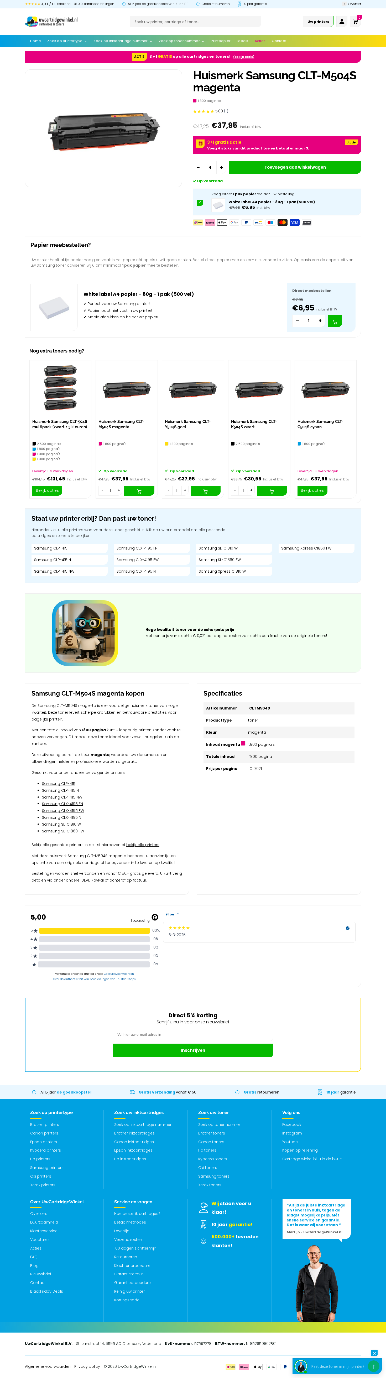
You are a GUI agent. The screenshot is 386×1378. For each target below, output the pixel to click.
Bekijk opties (47, 490)
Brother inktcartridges (134, 1133)
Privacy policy (87, 1366)
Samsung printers (47, 1167)
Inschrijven (193, 1050)
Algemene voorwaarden (48, 1366)
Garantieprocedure (132, 1282)
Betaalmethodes (130, 1222)
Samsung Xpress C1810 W (222, 571)
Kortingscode (126, 1300)
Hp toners (207, 1150)
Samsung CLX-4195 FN (137, 548)
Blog (34, 1265)
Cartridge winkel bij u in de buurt (312, 1159)
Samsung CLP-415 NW (54, 571)
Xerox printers (42, 1185)
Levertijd (121, 1231)
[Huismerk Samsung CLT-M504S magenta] (126, 388)
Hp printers (40, 1159)
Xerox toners (209, 1185)
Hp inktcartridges (130, 1159)
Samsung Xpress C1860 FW (306, 548)
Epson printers (43, 1141)
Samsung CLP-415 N (52, 559)
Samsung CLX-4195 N (136, 571)
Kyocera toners (212, 1159)
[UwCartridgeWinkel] (51, 21)
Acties (35, 1248)
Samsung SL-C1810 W (218, 548)
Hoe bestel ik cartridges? (137, 1213)
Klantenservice (44, 1231)
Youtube (290, 1141)
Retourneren (125, 1257)
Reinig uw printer (129, 1291)
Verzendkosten (128, 1239)
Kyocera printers (45, 1150)
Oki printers (40, 1176)
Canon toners (211, 1141)
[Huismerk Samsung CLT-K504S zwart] (259, 388)
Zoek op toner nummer (220, 1124)
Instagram (292, 1133)
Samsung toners (213, 1176)
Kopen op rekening (300, 1150)
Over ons (38, 1213)
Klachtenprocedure (132, 1265)
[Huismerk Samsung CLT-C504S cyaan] (326, 388)
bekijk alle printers (142, 844)
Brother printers (44, 1124)
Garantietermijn (129, 1274)
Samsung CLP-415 (50, 548)
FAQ (34, 1257)
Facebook (291, 1124)
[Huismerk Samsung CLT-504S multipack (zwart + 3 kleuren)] (60, 388)
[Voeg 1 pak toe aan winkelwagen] (335, 321)
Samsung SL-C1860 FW (220, 559)
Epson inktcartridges (133, 1150)
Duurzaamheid (44, 1222)
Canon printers (44, 1133)
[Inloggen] (341, 21)
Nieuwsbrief (40, 1274)
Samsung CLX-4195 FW (138, 559)
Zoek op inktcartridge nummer (142, 1124)
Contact (38, 1282)
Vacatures (40, 1239)
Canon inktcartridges (134, 1141)
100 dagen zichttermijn (135, 1248)
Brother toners (211, 1133)
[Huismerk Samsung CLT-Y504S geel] (193, 388)
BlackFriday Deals (46, 1291)
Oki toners (207, 1167)
